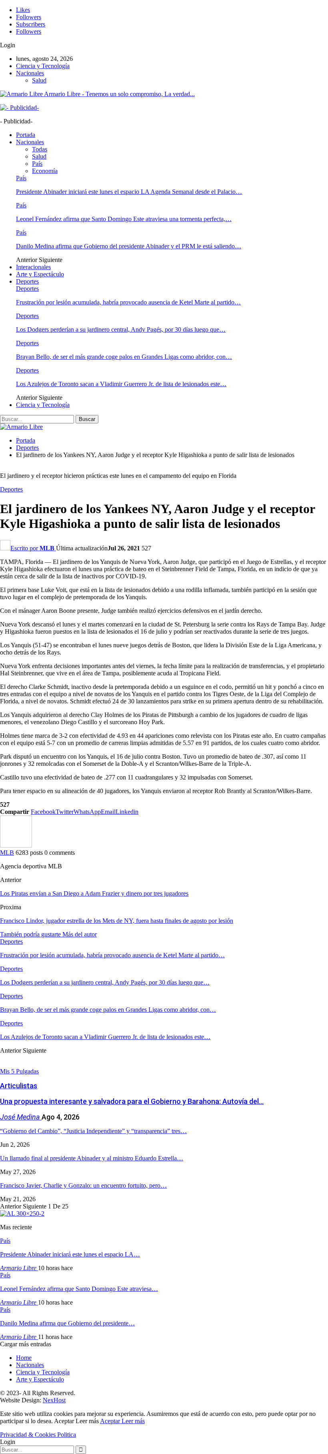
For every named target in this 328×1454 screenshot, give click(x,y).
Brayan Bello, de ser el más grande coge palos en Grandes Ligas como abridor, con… (124, 356)
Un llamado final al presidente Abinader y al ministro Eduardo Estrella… (91, 1158)
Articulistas (18, 1085)
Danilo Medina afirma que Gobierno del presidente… (67, 1323)
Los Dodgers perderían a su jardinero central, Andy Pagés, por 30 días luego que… (121, 329)
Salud (39, 80)
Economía (45, 170)
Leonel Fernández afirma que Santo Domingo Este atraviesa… (79, 1288)
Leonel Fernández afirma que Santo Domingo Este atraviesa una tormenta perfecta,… (124, 218)
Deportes (27, 281)
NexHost (54, 1400)
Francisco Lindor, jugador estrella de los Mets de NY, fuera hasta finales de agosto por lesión (116, 920)
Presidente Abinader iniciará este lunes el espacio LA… (70, 1254)
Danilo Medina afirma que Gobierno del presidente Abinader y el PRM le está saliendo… (128, 246)
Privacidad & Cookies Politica (38, 1434)
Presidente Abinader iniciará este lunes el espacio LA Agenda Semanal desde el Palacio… (129, 191)
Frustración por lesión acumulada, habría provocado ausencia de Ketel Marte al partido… (128, 302)
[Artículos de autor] (16, 845)
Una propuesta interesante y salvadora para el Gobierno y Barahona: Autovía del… (132, 1101)
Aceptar (111, 1421)
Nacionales (30, 73)
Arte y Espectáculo (40, 274)
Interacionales (33, 267)
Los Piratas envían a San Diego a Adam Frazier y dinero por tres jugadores (94, 893)
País (37, 163)
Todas (39, 149)
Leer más (133, 1421)
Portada (25, 134)
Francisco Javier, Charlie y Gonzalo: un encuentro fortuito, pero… (83, 1185)
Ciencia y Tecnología (43, 65)
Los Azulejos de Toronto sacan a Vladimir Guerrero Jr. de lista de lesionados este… (121, 384)
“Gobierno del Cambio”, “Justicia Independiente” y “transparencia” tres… (93, 1131)
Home (24, 1357)
